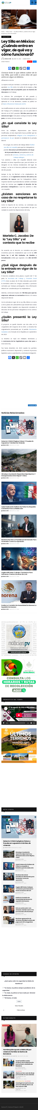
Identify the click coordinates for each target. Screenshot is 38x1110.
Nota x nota (9, 31)
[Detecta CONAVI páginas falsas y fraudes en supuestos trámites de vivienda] (19, 427)
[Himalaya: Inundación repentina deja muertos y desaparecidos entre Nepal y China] (19, 460)
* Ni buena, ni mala (10, 998)
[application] (19, 715)
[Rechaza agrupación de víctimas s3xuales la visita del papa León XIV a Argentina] (8, 920)
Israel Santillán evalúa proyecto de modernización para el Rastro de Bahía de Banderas (25, 1063)
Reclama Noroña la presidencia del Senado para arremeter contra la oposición (18, 540)
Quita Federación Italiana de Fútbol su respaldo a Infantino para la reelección (18, 508)
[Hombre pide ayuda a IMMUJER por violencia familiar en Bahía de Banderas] (19, 1035)
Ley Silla (10, 87)
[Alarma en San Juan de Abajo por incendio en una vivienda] (8, 1074)
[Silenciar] (31, 723)
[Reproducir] (4, 723)
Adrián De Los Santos (11, 1056)
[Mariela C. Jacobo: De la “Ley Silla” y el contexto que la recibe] (19, 222)
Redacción (8, 58)
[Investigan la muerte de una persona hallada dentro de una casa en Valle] (8, 1084)
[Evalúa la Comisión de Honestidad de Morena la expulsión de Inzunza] (19, 591)
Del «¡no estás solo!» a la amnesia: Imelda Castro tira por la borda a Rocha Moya (25, 909)
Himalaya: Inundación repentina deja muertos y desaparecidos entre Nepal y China (18, 475)
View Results (19, 1006)
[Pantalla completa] (34, 723)
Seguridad (6, 1025)
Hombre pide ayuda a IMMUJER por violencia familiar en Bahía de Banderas (17, 1052)
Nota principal (20, 1081)
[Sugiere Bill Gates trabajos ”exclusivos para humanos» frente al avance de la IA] (19, 558)
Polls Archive (21, 1010)
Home (2, 31)
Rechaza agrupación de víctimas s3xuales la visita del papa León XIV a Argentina (25, 920)
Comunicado (21, 1067)
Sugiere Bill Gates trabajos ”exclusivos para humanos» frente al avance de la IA (17, 573)
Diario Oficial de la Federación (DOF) (14, 104)
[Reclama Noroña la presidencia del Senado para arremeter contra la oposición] (19, 526)
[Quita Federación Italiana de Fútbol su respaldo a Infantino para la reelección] (19, 493)
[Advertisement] (19, 382)
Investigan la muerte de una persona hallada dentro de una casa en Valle (25, 1084)
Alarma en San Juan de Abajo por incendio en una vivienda (25, 1074)
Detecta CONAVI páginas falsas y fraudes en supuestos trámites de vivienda (17, 442)
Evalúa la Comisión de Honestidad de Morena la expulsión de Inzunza (18, 606)
